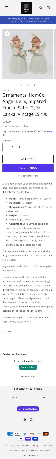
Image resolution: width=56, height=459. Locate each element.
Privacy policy (13, 450)
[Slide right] (35, 85)
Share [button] (8, 331)
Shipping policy (46, 450)
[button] (6, 7)
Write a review (28, 367)
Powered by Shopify (29, 445)
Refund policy (47, 445)
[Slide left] (21, 85)
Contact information (29, 455)
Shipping (5, 126)
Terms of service (29, 450)
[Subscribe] (44, 397)
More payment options (28, 175)
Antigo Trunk (15, 445)
